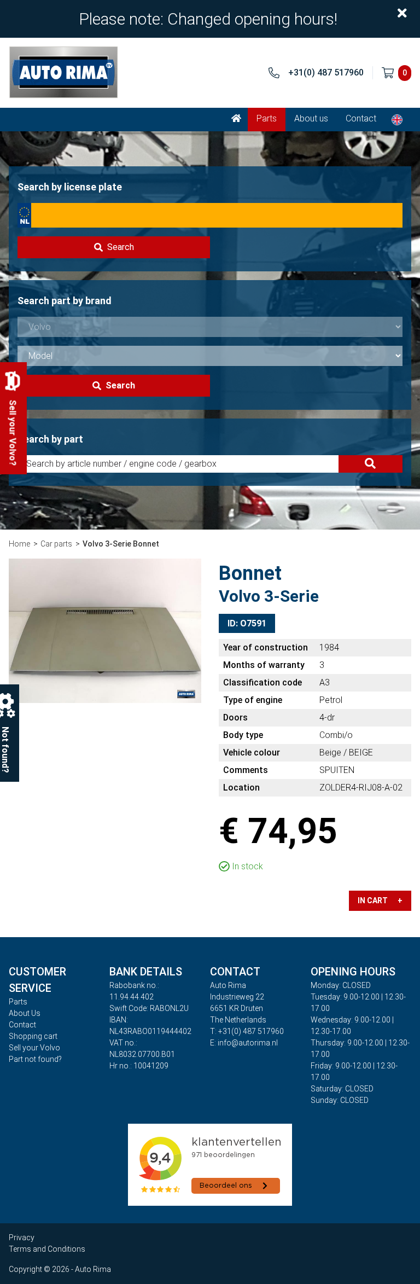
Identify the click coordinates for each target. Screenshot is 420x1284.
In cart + (380, 900)
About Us (24, 1013)
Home (19, 543)
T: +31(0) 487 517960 (247, 1031)
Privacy (21, 1237)
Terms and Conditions (47, 1249)
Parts (266, 118)
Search (120, 247)
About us (311, 118)
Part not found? (35, 1059)
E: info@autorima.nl (244, 1042)
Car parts (56, 543)
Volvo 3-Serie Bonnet (121, 543)
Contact (361, 118)
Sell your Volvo (34, 1047)
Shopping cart (33, 1036)
